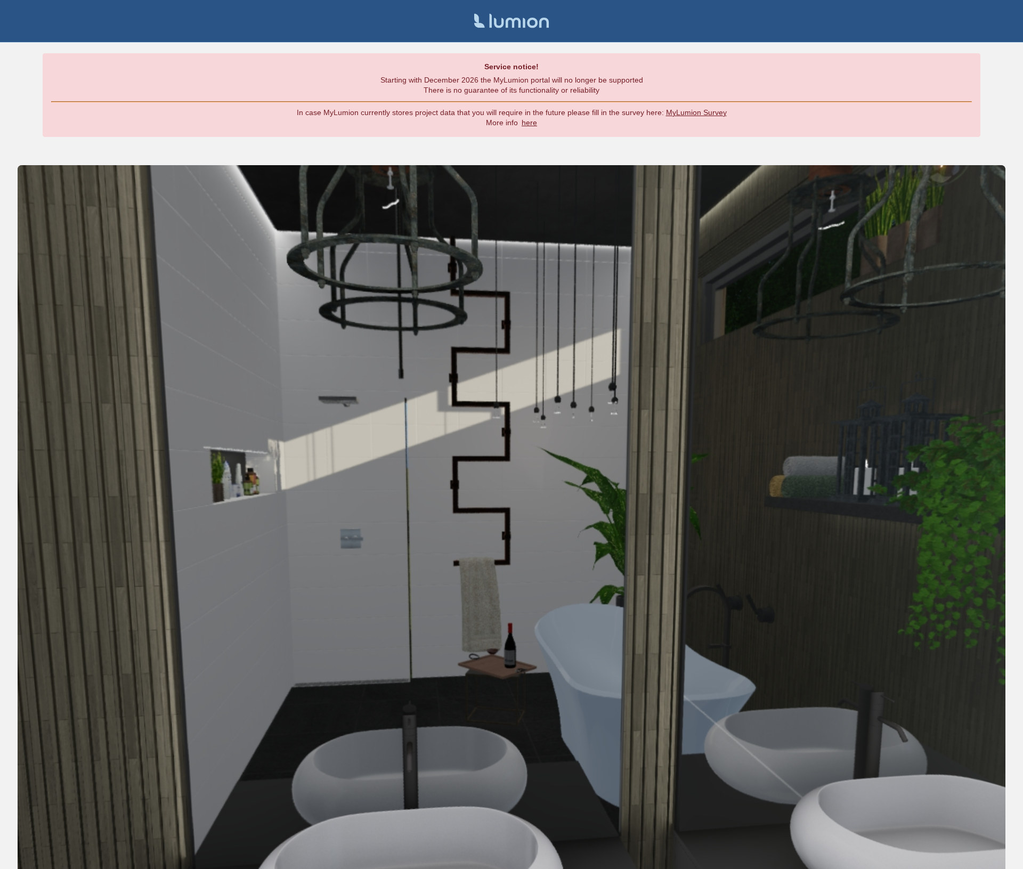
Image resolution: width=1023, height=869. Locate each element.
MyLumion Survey (696, 112)
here (529, 122)
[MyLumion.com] (511, 21)
